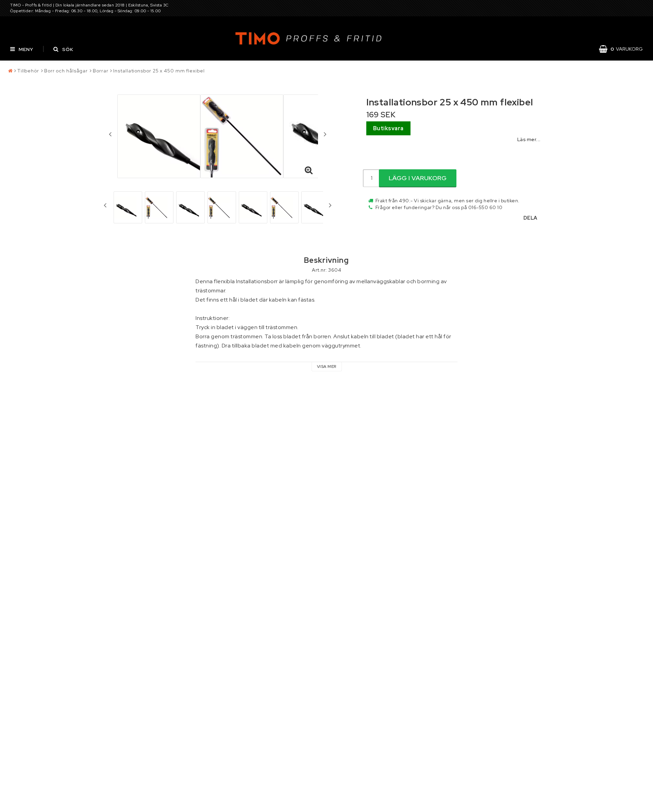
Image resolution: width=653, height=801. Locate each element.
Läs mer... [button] (529, 139)
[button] (624, 49)
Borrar (100, 71)
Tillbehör (28, 71)
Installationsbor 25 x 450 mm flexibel (158, 71)
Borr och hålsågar (66, 71)
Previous (110, 134)
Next (325, 134)
